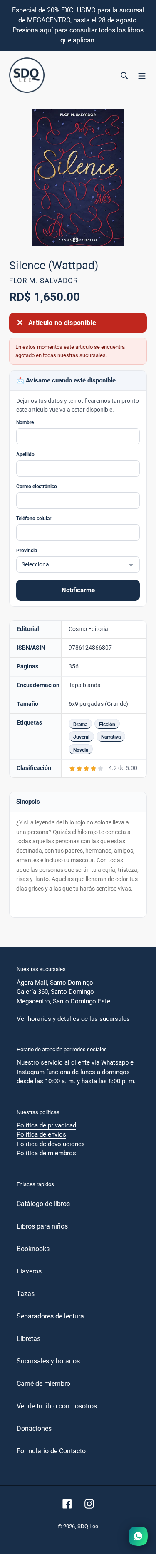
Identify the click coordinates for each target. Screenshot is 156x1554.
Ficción (107, 724)
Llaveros (29, 1271)
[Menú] (142, 75)
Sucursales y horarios (48, 1361)
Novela (80, 750)
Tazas (26, 1294)
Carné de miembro (43, 1384)
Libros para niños (42, 1226)
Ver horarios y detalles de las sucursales (73, 1019)
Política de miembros (46, 1153)
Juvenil (81, 737)
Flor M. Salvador (43, 280)
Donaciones (34, 1428)
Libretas (28, 1339)
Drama (80, 724)
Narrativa (111, 737)
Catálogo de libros (43, 1204)
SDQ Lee (87, 1526)
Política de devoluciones (51, 1144)
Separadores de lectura (50, 1316)
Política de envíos (41, 1134)
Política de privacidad (46, 1125)
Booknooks (33, 1249)
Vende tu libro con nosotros (57, 1406)
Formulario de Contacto (51, 1451)
